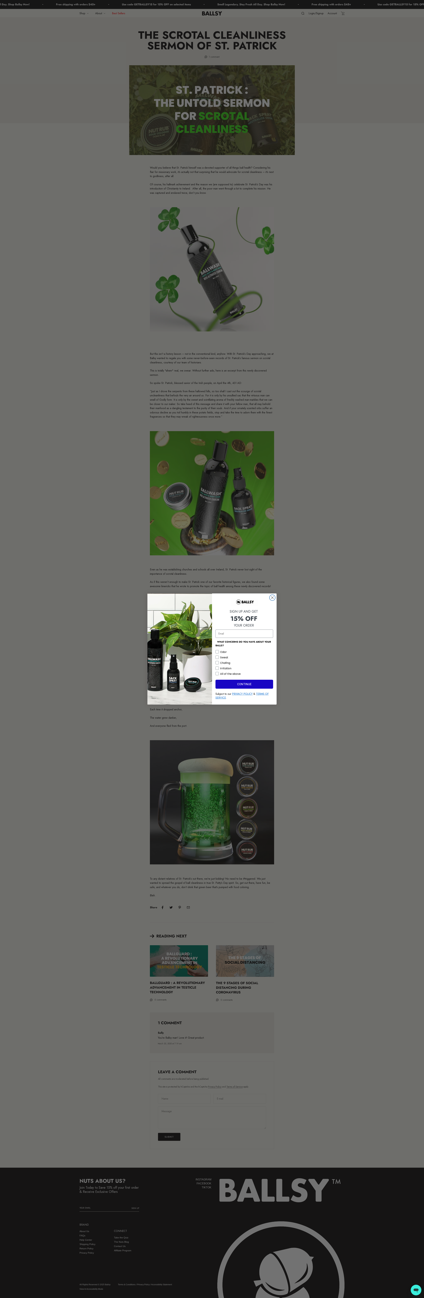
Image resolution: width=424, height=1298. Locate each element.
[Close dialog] (272, 598)
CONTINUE (244, 684)
